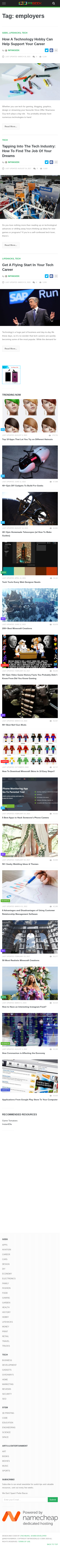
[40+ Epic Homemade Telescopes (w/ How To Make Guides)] (30, 508)
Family (5, 1283)
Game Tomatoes (9, 1120)
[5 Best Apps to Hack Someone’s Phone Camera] (30, 794)
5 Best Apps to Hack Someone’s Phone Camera (25, 817)
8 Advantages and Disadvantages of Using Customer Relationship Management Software (28, 912)
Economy (7, 1274)
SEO (4, 1399)
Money (5, 1327)
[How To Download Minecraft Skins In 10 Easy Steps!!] (30, 748)
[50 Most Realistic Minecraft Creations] (30, 937)
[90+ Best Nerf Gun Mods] (30, 701)
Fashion (6, 1288)
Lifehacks (15, 33)
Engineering (8, 1427)
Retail (5, 1336)
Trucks (6, 1346)
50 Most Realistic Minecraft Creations (20, 960)
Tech (24, 33)
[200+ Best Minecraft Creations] (30, 605)
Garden (6, 1303)
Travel (5, 1341)
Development (9, 1365)
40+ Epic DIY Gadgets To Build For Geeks (22, 485)
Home (5, 1379)
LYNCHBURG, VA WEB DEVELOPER (33, 1536)
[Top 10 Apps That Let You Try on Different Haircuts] (30, 416)
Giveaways (8, 1375)
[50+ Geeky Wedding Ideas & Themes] (30, 840)
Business (7, 1360)
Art (4, 1451)
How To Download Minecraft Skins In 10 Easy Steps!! (28, 771)
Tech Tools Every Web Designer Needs (21, 582)
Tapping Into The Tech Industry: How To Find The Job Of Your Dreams (28, 151)
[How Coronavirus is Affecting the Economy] (30, 1029)
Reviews (6, 1389)
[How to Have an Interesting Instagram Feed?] (30, 983)
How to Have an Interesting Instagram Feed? (24, 1007)
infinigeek (13, 50)
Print (5, 1331)
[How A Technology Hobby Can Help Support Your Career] (30, 81)
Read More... (11, 126)
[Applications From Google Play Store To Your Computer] (30, 1076)
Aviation (6, 1250)
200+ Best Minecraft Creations (17, 628)
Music (5, 1466)
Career (6, 1254)
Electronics (9, 1278)
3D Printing (8, 1413)
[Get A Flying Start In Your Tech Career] (30, 307)
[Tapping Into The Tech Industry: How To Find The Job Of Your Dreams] (30, 197)
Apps (4, 1245)
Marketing (8, 1384)
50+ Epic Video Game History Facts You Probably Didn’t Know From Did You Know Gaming (29, 677)
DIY (3, 1269)
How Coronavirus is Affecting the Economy (23, 1053)
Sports (6, 1471)
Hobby (5, 1317)
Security (7, 1394)
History (6, 1312)
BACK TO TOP (52, 1544)
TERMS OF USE (24, 1541)
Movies (6, 1461)
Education (7, 1423)
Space (5, 1437)
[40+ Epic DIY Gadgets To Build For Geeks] (30, 462)
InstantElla (7, 1124)
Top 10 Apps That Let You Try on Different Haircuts (27, 439)
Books (5, 1456)
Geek (5, 33)
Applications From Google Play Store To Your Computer (30, 1099)
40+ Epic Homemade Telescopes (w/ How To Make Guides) (27, 534)
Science (6, 1432)
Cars (4, 1259)
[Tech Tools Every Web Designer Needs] (30, 558)
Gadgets (7, 1370)
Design (5, 1264)
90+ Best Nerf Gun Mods (14, 725)
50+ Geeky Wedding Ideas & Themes (20, 864)
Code (5, 1418)
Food (5, 1293)
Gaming (6, 1298)
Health (5, 1307)
